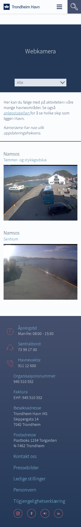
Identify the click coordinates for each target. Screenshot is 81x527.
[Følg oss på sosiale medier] (41, 513)
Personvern (25, 490)
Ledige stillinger (29, 478)
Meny (59, 7)
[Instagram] (18, 513)
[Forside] (22, 7)
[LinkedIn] (58, 513)
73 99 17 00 (27, 349)
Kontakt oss (25, 456)
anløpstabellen (17, 113)
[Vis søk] (74, 7)
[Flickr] (45, 513)
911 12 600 (27, 365)
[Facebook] (31, 513)
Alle (20, 82)
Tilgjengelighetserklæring (39, 501)
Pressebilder (26, 467)
